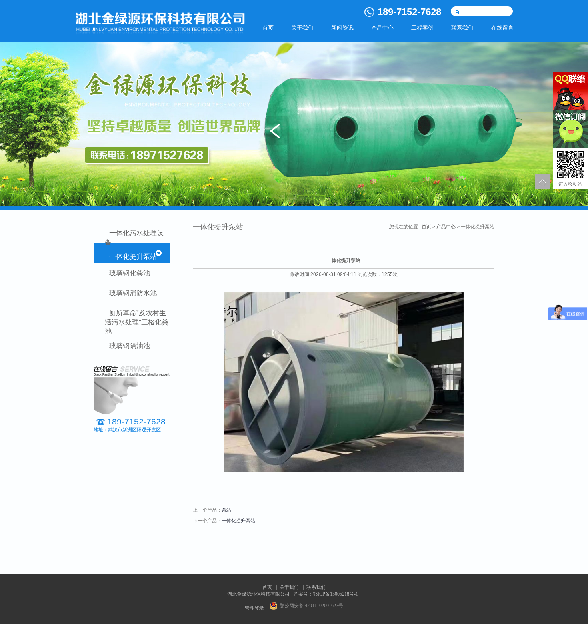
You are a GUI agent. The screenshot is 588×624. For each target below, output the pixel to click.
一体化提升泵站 (238, 521)
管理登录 (254, 608)
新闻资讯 (342, 28)
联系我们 (462, 28)
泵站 (226, 510)
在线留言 (502, 28)
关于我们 (302, 28)
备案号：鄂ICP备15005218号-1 (326, 594)
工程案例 (422, 28)
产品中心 (382, 28)
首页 (268, 28)
